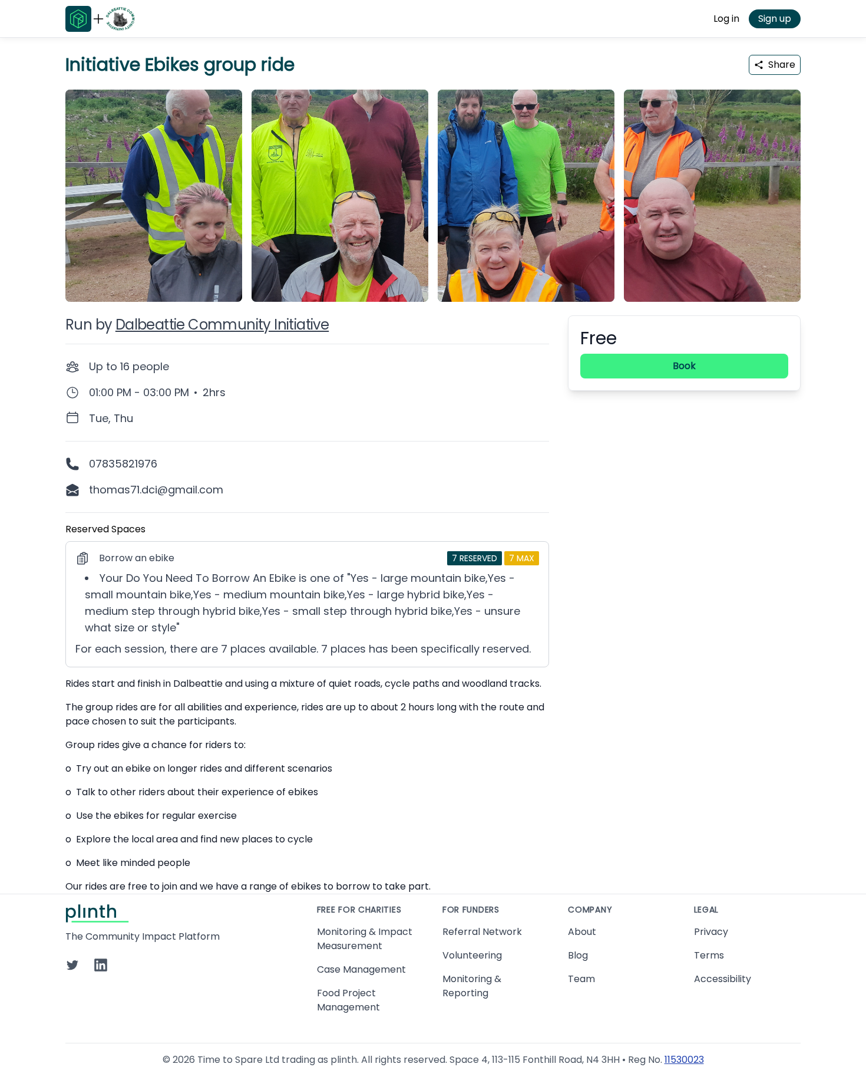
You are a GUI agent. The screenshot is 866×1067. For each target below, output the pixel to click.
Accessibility (722, 979)
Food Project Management (348, 1000)
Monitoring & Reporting (471, 986)
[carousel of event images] (433, 188)
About (582, 931)
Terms (709, 955)
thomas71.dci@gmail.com (156, 489)
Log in (726, 18)
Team (581, 979)
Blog (578, 955)
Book (684, 366)
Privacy (711, 931)
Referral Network (482, 931)
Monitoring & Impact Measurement (364, 939)
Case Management (361, 969)
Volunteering (472, 955)
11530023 (684, 1059)
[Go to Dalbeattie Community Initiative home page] (120, 19)
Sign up (774, 18)
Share (781, 64)
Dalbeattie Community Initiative (222, 324)
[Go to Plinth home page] (78, 19)
